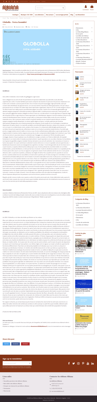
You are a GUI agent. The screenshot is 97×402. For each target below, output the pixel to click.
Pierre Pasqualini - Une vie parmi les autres (83, 290)
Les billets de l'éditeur (82, 36)
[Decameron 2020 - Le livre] (83, 178)
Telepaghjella (83, 124)
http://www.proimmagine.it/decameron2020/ (41, 74)
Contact (43, 1)
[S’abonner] (30, 363)
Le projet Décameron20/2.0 (84, 59)
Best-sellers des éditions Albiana (13, 383)
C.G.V (68, 398)
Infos (77, 30)
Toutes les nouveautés (83, 156)
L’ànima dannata (84, 150)
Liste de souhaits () (89, 1)
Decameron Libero (20, 27)
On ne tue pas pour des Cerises (85, 117)
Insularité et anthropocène (84, 104)
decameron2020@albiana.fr (39, 326)
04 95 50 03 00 (24, 1)
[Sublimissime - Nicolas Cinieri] (83, 301)
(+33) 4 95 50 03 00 (57, 388)
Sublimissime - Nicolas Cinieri (83, 307)
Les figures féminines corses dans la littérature (83, 250)
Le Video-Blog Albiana (82, 32)
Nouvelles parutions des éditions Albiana (15, 381)
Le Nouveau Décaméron (83, 57)
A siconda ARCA (84, 138)
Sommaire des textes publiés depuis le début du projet (83, 325)
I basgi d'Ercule (84, 98)
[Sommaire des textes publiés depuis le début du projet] (83, 317)
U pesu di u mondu (85, 111)
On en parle (79, 34)
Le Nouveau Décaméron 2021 (83, 54)
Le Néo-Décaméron (81, 40)
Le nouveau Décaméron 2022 (83, 50)
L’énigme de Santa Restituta (85, 90)
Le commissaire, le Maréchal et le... (85, 131)
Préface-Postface (81, 63)
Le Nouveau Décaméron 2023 (83, 46)
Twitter (6, 344)
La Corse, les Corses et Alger (85, 83)
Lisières (82, 77)
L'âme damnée (84, 144)
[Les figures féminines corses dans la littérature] (83, 242)
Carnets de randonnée (82, 38)
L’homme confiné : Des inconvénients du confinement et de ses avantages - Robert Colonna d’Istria (83, 270)
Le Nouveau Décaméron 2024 (83, 43)
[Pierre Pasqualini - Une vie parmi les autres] (83, 284)
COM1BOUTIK (51, 400)
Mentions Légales (61, 398)
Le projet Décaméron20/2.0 (84, 210)
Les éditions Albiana (34, 1)
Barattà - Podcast (81, 61)
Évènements (79, 28)
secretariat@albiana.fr (58, 391)
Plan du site (7, 391)
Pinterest (25, 344)
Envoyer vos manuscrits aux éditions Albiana (16, 386)
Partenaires (7, 388)
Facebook (15, 344)
